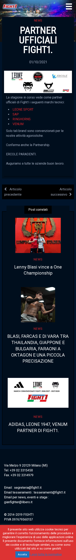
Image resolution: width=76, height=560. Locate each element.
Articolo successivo (61, 191)
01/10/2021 (38, 62)
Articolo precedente (13, 191)
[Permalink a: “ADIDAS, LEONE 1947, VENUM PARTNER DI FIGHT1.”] (38, 392)
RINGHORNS (22, 119)
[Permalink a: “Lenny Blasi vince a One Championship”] (38, 235)
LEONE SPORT (23, 109)
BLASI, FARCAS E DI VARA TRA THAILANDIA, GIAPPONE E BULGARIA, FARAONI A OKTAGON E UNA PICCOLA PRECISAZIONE (38, 349)
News (38, 20)
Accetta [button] (22, 554)
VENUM (18, 124)
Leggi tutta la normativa (46, 554)
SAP (16, 114)
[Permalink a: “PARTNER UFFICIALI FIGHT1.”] (38, 82)
